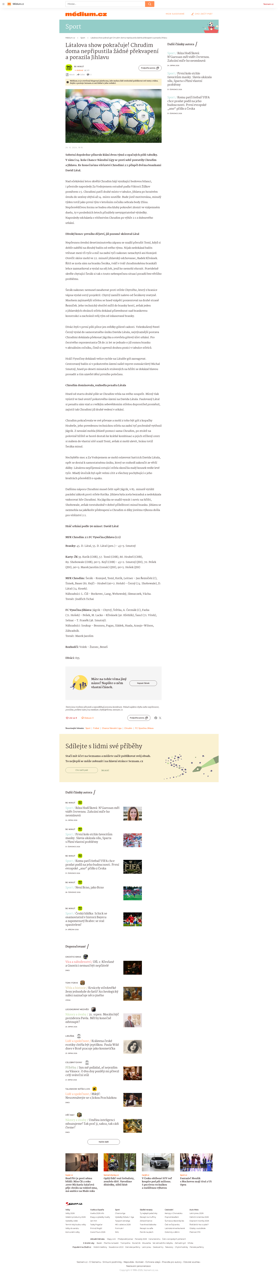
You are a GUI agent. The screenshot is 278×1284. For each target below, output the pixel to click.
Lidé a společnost (77, 1041)
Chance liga (120, 1213)
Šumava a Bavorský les (174, 1221)
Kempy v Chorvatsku (173, 1213)
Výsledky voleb (71, 1221)
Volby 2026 (70, 1213)
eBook (72, 75)
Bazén (99, 1243)
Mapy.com (111, 1239)
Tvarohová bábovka (148, 1224)
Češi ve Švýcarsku (172, 1224)
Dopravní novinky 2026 (199, 1221)
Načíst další (104, 1142)
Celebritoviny (73, 1062)
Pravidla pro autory (172, 1262)
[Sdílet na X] (160, 717)
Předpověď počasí (125, 1239)
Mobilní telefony (100, 1247)
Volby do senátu (72, 1228)
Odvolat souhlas (191, 1262)
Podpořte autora (148, 68)
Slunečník (136, 1243)
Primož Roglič (96, 1228)
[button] (113, 116)
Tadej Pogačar (96, 1224)
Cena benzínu (154, 1239)
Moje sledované (175, 14)
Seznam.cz (268, 4)
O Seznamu (95, 1262)
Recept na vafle (146, 1228)
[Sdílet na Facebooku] (155, 717)
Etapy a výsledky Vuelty (100, 1217)
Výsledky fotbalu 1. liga (124, 1217)
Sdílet (82, 75)
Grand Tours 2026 (97, 1232)
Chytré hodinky (181, 1247)
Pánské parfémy (197, 1247)
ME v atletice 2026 (123, 1224)
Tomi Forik (71, 983)
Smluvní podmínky (112, 1262)
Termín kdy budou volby (75, 1224)
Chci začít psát (204, 14)
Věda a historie (75, 988)
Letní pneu (146, 1247)
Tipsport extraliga (122, 1221)
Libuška (69, 1036)
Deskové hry (158, 1247)
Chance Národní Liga (111, 728)
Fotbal (96, 728)
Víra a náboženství (78, 962)
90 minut (79, 66)
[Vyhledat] (149, 4)
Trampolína (125, 1243)
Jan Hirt (93, 1221)
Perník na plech (146, 1232)
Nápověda (129, 1262)
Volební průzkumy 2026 (75, 1217)
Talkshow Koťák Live (77, 1089)
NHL (117, 1232)
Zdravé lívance (146, 1221)
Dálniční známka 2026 (199, 1217)
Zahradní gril (180, 1243)
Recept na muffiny (148, 1217)
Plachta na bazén (111, 1243)
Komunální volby (72, 1232)
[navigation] (3, 4)
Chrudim (128, 728)
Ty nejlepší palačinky (148, 1213)
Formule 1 (119, 1228)
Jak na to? (105, 770)
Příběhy (70, 1067)
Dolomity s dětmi (172, 1232)
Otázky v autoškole (197, 1228)
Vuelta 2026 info (97, 1213)
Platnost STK (195, 1232)
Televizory (169, 1247)
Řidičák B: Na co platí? (199, 1224)
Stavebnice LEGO (116, 1247)
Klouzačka (146, 1243)
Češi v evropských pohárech (174, 1239)
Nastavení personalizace (138, 1266)
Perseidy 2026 (141, 1239)
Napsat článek (143, 683)
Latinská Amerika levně (175, 1228)
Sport (87, 728)
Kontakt (140, 1262)
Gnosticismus (73, 957)
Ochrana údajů (152, 1262)
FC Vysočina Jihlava (144, 728)
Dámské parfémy (132, 1247)
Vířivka (190, 1243)
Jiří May (70, 1115)
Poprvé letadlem (172, 1217)
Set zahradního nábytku (163, 1243)
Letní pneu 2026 (196, 1213)
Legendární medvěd (77, 1009)
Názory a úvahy (75, 1014)
